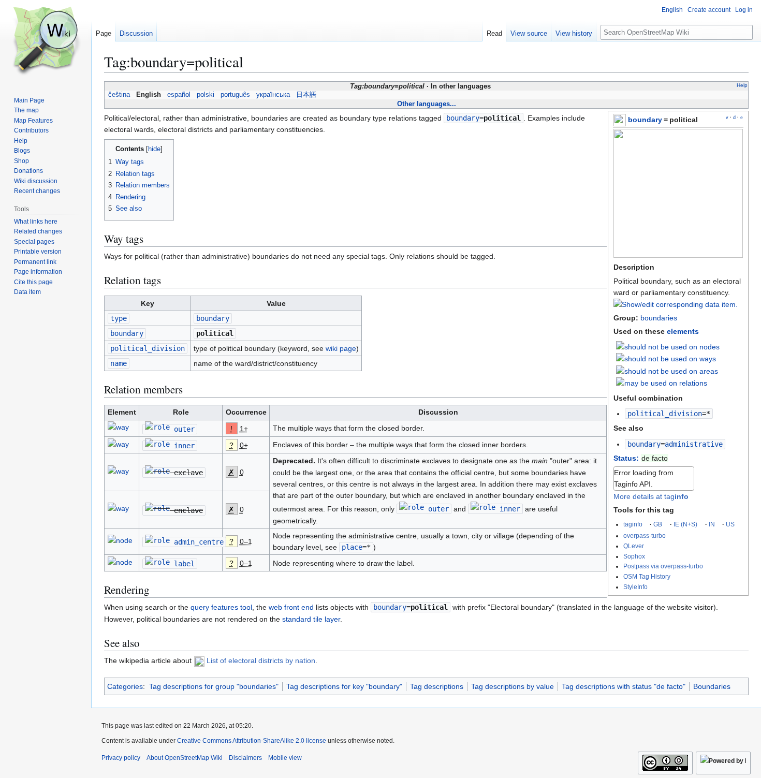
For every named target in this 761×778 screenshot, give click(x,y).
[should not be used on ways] (666, 358)
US (730, 524)
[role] (157, 429)
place (352, 547)
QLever (633, 545)
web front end (291, 607)
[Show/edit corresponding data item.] (675, 304)
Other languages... (426, 104)
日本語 (306, 94)
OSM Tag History (646, 576)
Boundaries (711, 686)
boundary (645, 119)
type (118, 318)
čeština (119, 94)
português (235, 94)
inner (184, 446)
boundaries (658, 318)
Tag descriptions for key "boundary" (344, 686)
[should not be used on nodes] (668, 346)
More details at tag (651, 496)
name (118, 363)
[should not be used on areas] (667, 370)
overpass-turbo (644, 535)
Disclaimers (245, 757)
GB (657, 524)
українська (273, 94)
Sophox (634, 556)
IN (712, 524)
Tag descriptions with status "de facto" (623, 686)
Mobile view (285, 757)
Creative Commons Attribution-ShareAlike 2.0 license (251, 740)
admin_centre (199, 542)
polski (205, 94)
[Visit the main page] (45, 41)
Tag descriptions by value (512, 686)
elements (683, 331)
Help (742, 85)
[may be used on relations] (661, 382)
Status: (626, 458)
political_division (664, 413)
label (184, 564)
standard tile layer (311, 619)
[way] (118, 429)
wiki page (341, 348)
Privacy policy (120, 757)
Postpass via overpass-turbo (663, 566)
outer (184, 429)
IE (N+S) (685, 524)
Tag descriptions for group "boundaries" (214, 686)
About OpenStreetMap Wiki (185, 757)
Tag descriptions (436, 686)
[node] (120, 542)
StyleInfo (635, 586)
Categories (125, 686)
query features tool (221, 607)
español (179, 94)
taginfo (632, 524)
